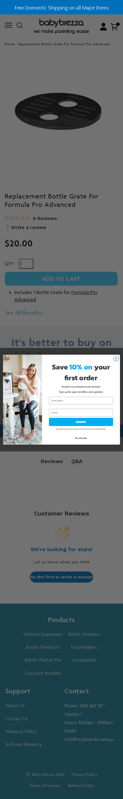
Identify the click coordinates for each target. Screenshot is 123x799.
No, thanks (81, 438)
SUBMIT (81, 421)
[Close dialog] (116, 358)
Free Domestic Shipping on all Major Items (62, 7)
